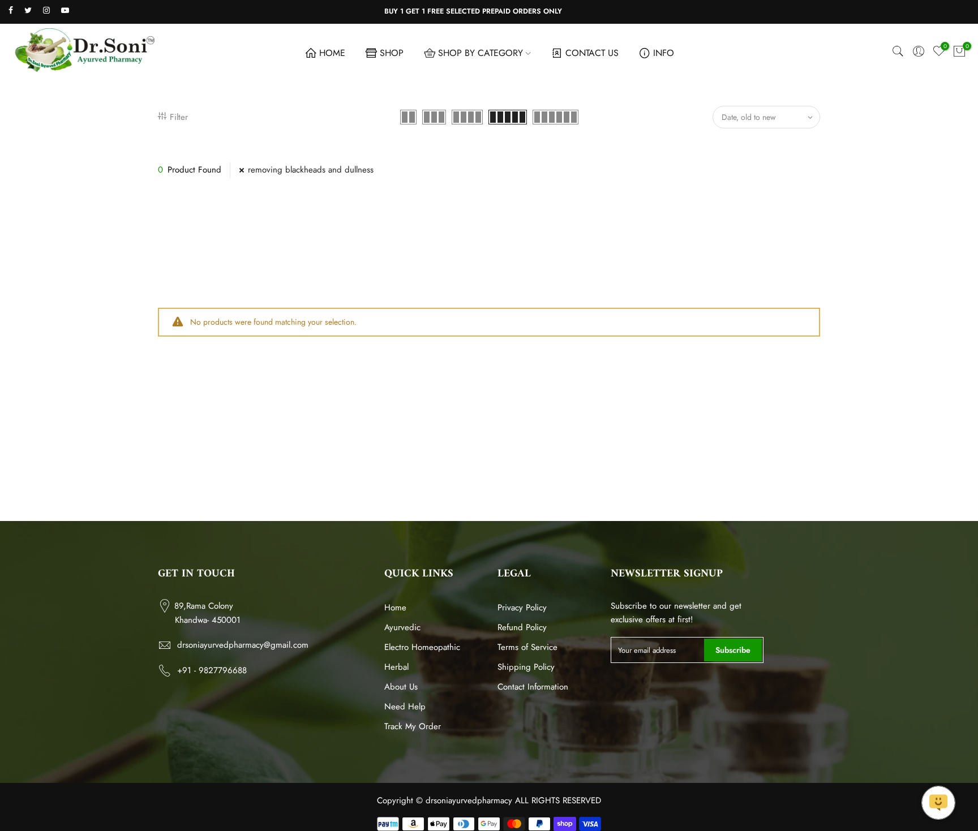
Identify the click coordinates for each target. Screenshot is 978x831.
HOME (332, 52)
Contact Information (532, 687)
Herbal (396, 667)
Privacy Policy (522, 607)
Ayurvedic (402, 627)
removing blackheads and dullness (311, 169)
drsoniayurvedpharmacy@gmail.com (242, 645)
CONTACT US (592, 52)
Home (395, 607)
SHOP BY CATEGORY (480, 52)
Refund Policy (522, 627)
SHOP (392, 52)
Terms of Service (527, 647)
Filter (179, 117)
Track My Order (412, 726)
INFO (663, 52)
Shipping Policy (526, 667)
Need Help (405, 706)
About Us (401, 687)
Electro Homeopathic (422, 647)
